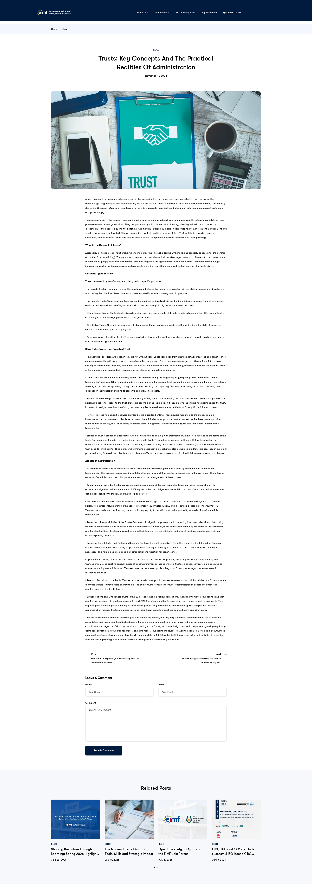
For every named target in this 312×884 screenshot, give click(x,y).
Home (54, 28)
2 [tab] (157, 867)
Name (88, 684)
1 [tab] (154, 867)
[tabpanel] (75, 831)
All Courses (161, 12)
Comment (90, 702)
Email (161, 684)
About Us (141, 12)
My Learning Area (185, 12)
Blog (64, 28)
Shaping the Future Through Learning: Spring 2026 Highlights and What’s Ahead (75, 853)
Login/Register (209, 12)
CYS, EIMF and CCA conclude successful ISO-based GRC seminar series (233, 853)
